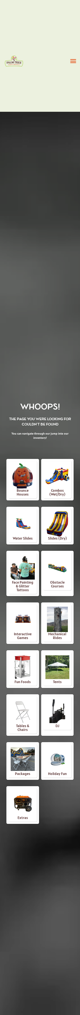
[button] (73, 61)
